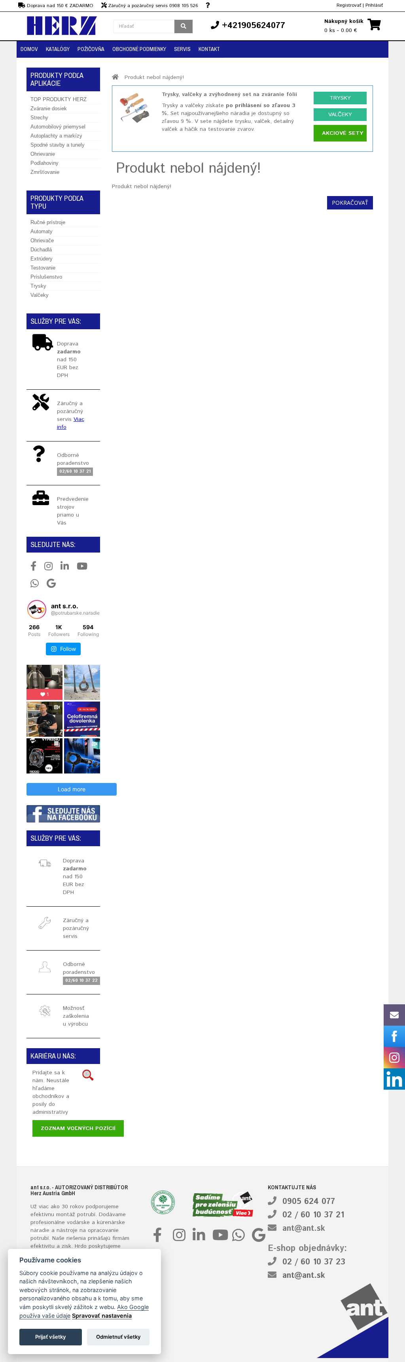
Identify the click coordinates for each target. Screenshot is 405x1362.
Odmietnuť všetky (118, 1337)
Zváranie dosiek (48, 108)
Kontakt (209, 49)
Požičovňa (91, 49)
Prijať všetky (50, 1337)
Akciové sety (342, 133)
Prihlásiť (374, 5)
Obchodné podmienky (139, 49)
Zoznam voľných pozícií (78, 1128)
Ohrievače (42, 240)
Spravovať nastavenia (102, 1315)
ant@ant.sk (303, 1228)
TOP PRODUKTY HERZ (58, 99)
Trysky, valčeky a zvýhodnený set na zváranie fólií (229, 94)
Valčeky (39, 295)
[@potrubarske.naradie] (37, 609)
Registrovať (349, 5)
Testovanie (42, 268)
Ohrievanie (42, 154)
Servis (182, 49)
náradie (39, 1230)
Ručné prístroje (47, 222)
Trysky (38, 286)
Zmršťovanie (44, 172)
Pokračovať (350, 202)
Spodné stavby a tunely (57, 145)
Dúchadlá (41, 250)
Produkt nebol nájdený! (154, 77)
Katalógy (58, 49)
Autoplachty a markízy (56, 136)
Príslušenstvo (46, 277)
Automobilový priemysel (57, 127)
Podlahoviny (44, 163)
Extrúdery (41, 259)
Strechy (39, 118)
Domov (29, 49)
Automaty (41, 231)
